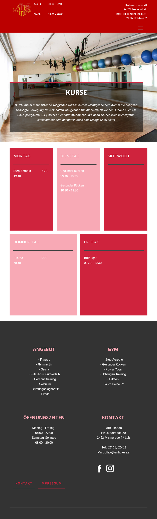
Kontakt (24, 483)
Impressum (51, 483)
